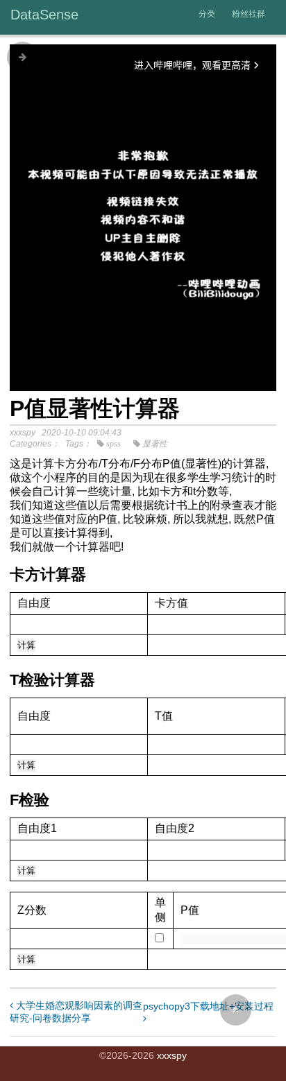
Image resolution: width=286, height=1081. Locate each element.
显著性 (154, 444)
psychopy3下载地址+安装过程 (208, 1006)
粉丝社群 (248, 14)
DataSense (44, 14)
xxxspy (172, 1055)
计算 (26, 645)
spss (113, 444)
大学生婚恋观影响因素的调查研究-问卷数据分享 (76, 1011)
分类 (207, 14)
